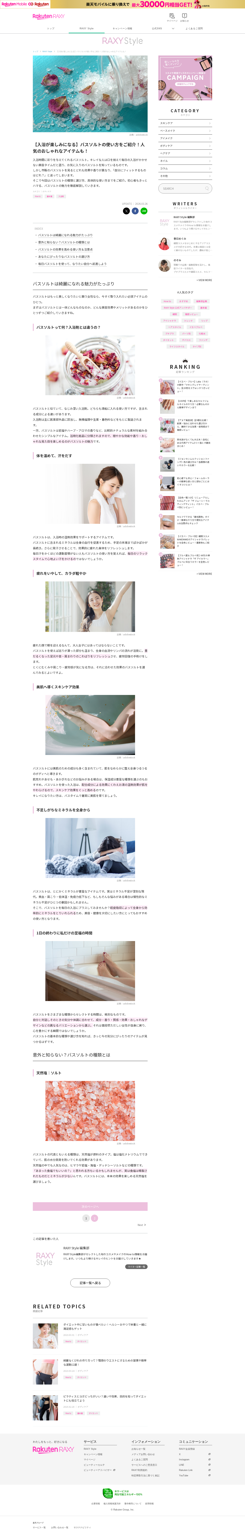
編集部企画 (201, 301)
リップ (204, 320)
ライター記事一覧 (136, 1266)
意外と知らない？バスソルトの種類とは (64, 242)
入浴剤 (61, 196)
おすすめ (183, 301)
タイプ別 (197, 346)
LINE (181, 1465)
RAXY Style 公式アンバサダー (178, 307)
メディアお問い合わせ (143, 1454)
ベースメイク (167, 130)
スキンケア (166, 123)
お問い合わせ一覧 (59, 1527)
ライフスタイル (176, 346)
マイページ (89, 1459)
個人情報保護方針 (112, 1503)
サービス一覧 (39, 1527)
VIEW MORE (204, 280)
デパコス (186, 339)
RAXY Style (87, 28)
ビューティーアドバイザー (98, 1470)
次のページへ (90, 1206)
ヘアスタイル (174, 327)
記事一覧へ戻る (90, 1283)
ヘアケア (165, 153)
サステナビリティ (82, 1527)
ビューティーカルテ (94, 1465)
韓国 (175, 314)
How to (38, 196)
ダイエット (81, 1341)
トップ (50, 28)
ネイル (164, 161)
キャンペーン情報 (122, 28)
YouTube (183, 1475)
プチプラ (169, 333)
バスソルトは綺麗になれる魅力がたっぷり (65, 235)
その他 (164, 176)
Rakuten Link (186, 1470)
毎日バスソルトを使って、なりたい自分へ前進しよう (72, 264)
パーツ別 (186, 333)
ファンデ (203, 339)
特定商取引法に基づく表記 (145, 1475)
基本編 (49, 196)
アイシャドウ (169, 320)
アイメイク (166, 138)
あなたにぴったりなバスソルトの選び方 (64, 256)
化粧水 (202, 333)
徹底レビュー (191, 314)
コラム (164, 168)
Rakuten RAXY (49, 17)
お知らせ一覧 (138, 1449)
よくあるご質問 (194, 28)
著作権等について (133, 1503)
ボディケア (47, 191)
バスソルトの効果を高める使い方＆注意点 (65, 249)
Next (142, 1225)
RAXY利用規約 (139, 1470)
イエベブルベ (195, 327)
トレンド (188, 320)
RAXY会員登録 (187, 1449)
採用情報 (149, 1503)
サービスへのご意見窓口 (144, 1465)
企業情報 (95, 1503)
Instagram (184, 1459)
